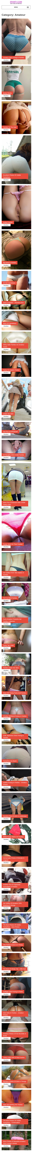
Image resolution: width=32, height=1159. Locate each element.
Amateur (6, 60)
